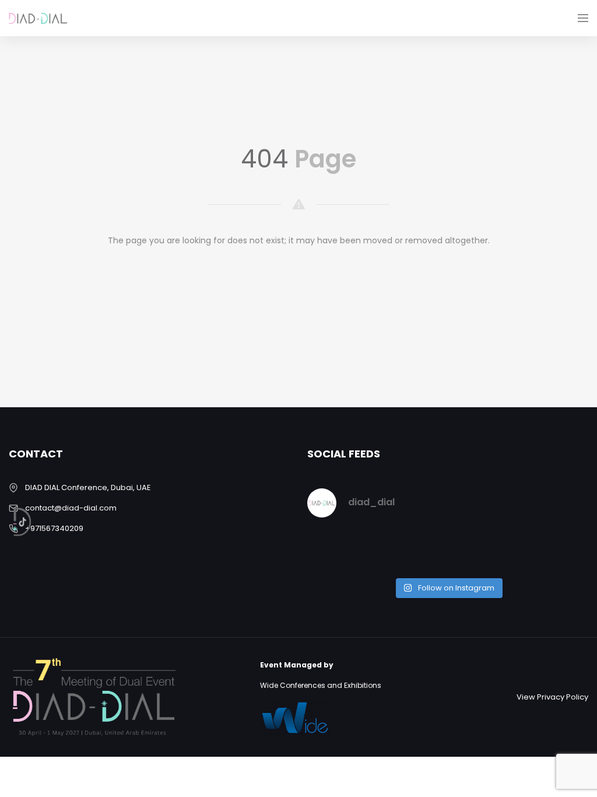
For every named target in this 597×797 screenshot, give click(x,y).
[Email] (30, 440)
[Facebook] (30, 275)
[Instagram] (30, 316)
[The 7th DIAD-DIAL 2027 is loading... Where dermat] (340, 550)
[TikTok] (30, 522)
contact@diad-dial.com (71, 507)
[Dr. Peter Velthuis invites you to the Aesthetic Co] (555, 550)
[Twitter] (30, 357)
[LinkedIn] (30, 398)
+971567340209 (54, 528)
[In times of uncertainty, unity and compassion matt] (484, 550)
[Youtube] (30, 480)
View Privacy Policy (552, 696)
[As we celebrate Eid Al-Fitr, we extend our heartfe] (412, 550)
